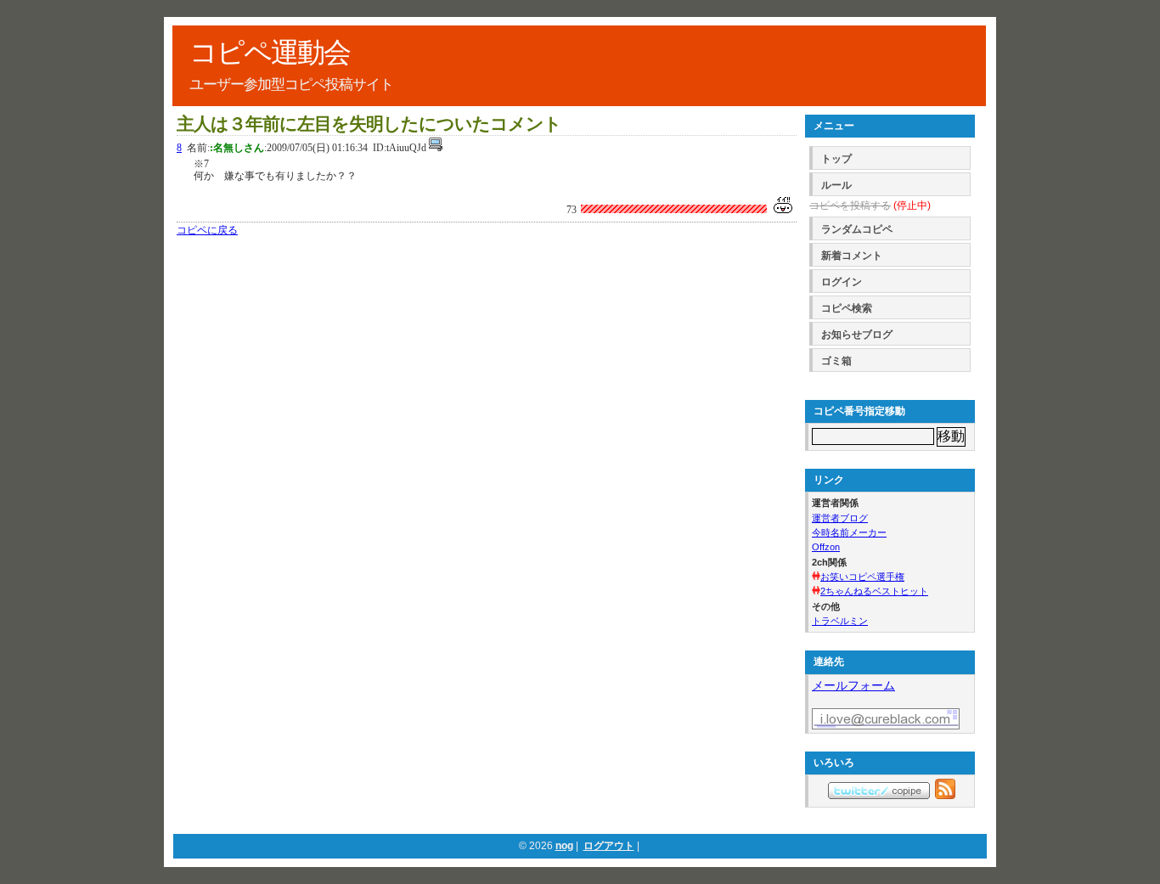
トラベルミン (840, 621)
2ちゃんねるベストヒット (874, 591)
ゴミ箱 (836, 361)
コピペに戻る (207, 230)
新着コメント (851, 256)
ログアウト (608, 846)
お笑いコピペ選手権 (862, 577)
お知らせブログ (857, 335)
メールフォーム (853, 685)
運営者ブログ (840, 518)
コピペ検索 (846, 308)
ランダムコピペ (857, 229)
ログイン (841, 282)
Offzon (826, 547)
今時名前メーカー (849, 532)
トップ (836, 159)
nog (564, 846)
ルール (836, 185)
